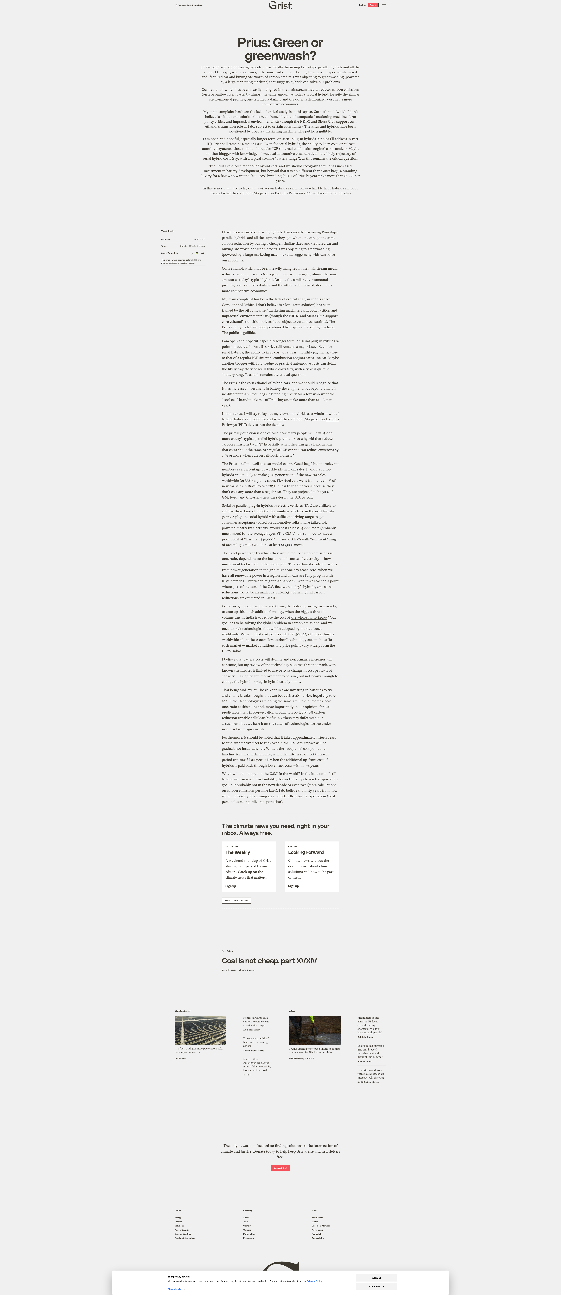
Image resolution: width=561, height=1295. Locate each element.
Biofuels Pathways (289, 193)
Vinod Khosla (167, 231)
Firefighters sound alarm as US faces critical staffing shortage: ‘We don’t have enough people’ (369, 1025)
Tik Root (247, 1074)
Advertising (317, 1230)
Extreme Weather (183, 1234)
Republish (316, 1234)
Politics (178, 1221)
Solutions (179, 1225)
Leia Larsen (180, 1058)
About (246, 1217)
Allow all (376, 1278)
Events (315, 1221)
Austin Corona (364, 1061)
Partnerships (249, 1234)
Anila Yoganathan (251, 1029)
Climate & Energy (247, 970)
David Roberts (229, 970)
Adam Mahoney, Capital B (301, 1058)
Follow (362, 5)
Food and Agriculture (185, 1238)
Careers (247, 1230)
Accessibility (318, 1238)
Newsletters (317, 1217)
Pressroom (248, 1238)
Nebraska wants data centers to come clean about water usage (256, 1021)
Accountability (182, 1230)
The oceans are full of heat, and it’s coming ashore (256, 1042)
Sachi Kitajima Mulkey (254, 1050)
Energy (178, 1217)
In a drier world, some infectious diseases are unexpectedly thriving (370, 1074)
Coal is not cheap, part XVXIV (269, 960)
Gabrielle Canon (365, 1037)
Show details (174, 1289)
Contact (247, 1225)
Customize (374, 1286)
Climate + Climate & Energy (192, 246)
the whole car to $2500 (309, 617)
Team (245, 1221)
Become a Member (321, 1225)
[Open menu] (383, 5)
